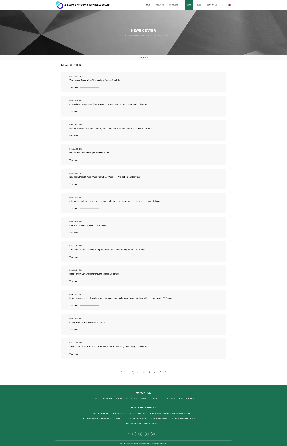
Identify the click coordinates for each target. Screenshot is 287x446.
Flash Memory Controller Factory (131, 413)
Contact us (212, 5)
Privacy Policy (186, 398)
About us (160, 5)
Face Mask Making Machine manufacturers (171, 413)
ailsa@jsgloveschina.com (159, 443)
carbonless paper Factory (184, 418)
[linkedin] (134, 434)
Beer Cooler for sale (136, 418)
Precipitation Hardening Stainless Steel (103, 418)
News (189, 5)
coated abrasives (159, 418)
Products (173, 5)
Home (148, 5)
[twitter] (140, 434)
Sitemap (171, 398)
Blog (199, 5)
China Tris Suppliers (100, 413)
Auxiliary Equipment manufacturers (141, 424)
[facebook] (128, 434)
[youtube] (147, 434)
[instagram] (153, 434)
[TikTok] (159, 434)
